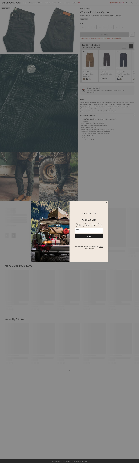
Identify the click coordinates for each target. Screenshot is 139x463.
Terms (92, 248)
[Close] (106, 203)
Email (77, 229)
